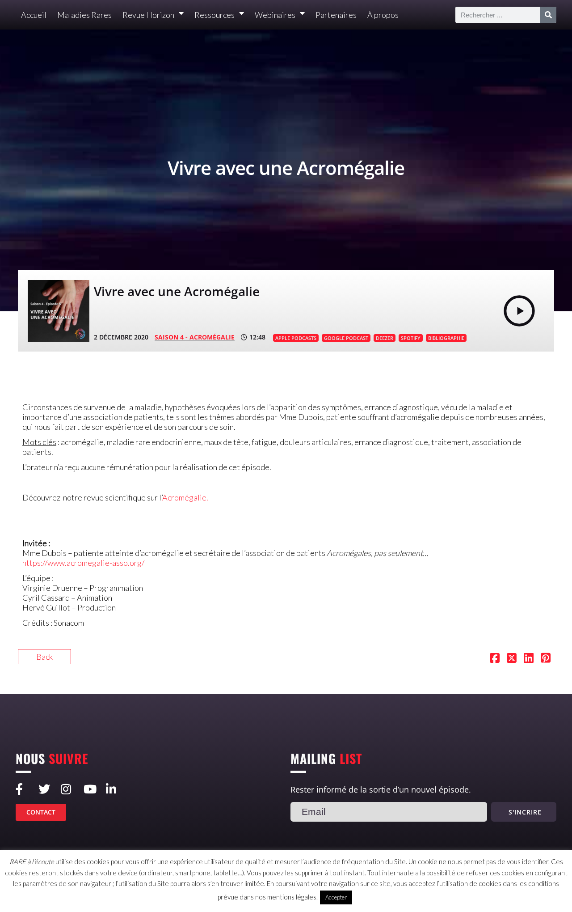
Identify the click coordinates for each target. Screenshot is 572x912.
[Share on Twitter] (511, 659)
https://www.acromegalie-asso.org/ (83, 563)
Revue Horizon (148, 15)
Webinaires (275, 15)
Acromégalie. (185, 497)
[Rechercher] (548, 15)
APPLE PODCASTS (295, 338)
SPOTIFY (411, 338)
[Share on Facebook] (494, 659)
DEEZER (384, 338)
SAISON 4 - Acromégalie (195, 337)
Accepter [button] (336, 897)
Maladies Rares (84, 15)
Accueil (33, 15)
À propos (383, 15)
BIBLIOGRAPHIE (446, 338)
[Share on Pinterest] (545, 659)
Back (44, 657)
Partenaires (336, 15)
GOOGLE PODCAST (346, 338)
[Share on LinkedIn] (528, 659)
